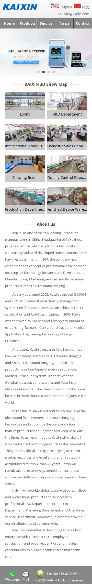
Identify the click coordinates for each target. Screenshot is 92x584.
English (65, 7)
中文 (85, 7)
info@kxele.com (76, 13)
